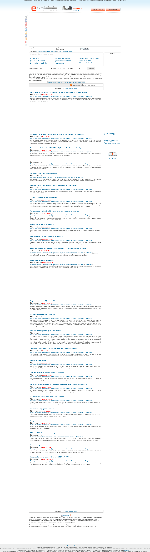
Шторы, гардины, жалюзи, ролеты (89, 58)
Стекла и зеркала (60, 62)
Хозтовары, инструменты (62, 58)
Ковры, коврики (59, 63)
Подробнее (88, 96)
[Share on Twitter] (26, 29)
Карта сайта (78, 546)
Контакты (70, 546)
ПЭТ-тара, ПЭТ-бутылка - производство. (44, 433)
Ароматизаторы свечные (39, 445)
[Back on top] (26, 17)
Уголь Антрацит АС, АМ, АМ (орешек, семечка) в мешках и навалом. (54, 211)
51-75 (71, 88)
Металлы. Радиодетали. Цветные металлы (45, 330)
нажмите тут (128, 550)
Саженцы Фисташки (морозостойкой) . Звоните (47, 372)
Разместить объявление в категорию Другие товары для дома (66, 82)
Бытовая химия (34, 58)
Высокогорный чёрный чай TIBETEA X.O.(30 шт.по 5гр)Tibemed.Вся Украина (57, 148)
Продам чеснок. (35, 421)
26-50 (66, 88)
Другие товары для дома (64, 51)
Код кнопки (112, 158)
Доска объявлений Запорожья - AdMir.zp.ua (111, 134)
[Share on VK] (26, 35)
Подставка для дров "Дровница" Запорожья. (46, 301)
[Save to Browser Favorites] (26, 32)
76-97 (75, 88)
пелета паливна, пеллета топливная (43, 160)
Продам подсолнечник (38, 360)
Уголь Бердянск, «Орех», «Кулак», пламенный (46, 236)
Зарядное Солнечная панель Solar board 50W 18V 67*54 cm (51, 457)
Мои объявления (113, 9)
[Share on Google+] (26, 23)
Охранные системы (85, 60)
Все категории (40, 51)
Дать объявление (98, 9)
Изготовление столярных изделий (42, 314)
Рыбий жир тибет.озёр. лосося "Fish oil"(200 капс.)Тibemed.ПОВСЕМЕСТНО (57, 134)
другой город (77, 10)
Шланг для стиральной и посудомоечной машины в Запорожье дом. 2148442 (58, 248)
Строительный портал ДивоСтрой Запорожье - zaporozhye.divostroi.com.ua (112, 142)
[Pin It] (26, 26)
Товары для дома (51, 51)
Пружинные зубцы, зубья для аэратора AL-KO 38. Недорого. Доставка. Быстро (58, 92)
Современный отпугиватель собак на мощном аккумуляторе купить (54, 348)
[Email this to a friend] (26, 45)
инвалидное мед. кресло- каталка (42, 409)
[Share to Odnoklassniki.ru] (26, 39)
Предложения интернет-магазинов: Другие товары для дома (47, 364)
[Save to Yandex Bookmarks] (26, 42)
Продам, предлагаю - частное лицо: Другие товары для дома (47, 96)
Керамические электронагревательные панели (47, 396)
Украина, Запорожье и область (74, 96)
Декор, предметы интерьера (38, 62)
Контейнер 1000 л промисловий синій (43, 173)
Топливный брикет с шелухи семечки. (43, 197)
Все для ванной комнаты (37, 60)
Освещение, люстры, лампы (63, 60)
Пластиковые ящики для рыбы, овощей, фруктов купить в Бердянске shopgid (58, 384)
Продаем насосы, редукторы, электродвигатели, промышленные (53, 185)
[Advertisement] (75, 30)
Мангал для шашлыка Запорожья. (42, 224)
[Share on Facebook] (26, 20)
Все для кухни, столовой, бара (39, 63)
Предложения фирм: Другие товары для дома (43, 177)
